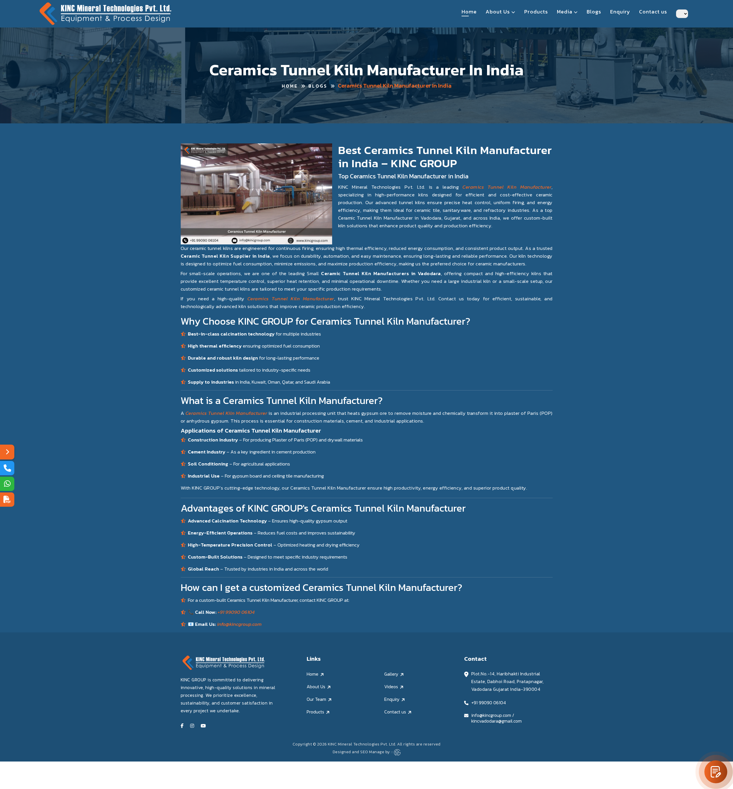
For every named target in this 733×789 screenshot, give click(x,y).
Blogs (594, 11)
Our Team (316, 699)
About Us (498, 11)
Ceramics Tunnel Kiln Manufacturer (505, 187)
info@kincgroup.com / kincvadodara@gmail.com (496, 718)
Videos (391, 686)
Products (536, 11)
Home (469, 11)
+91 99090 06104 (236, 612)
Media (565, 11)
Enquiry (620, 11)
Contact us (653, 11)
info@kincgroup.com (239, 624)
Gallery (391, 673)
